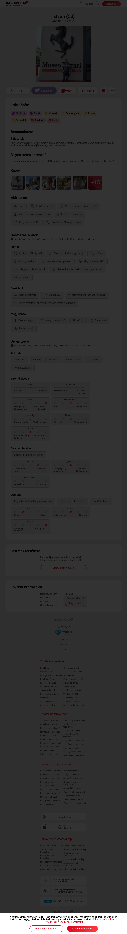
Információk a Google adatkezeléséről (64, 922)
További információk (105, 919)
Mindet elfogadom (82, 928)
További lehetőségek (46, 928)
